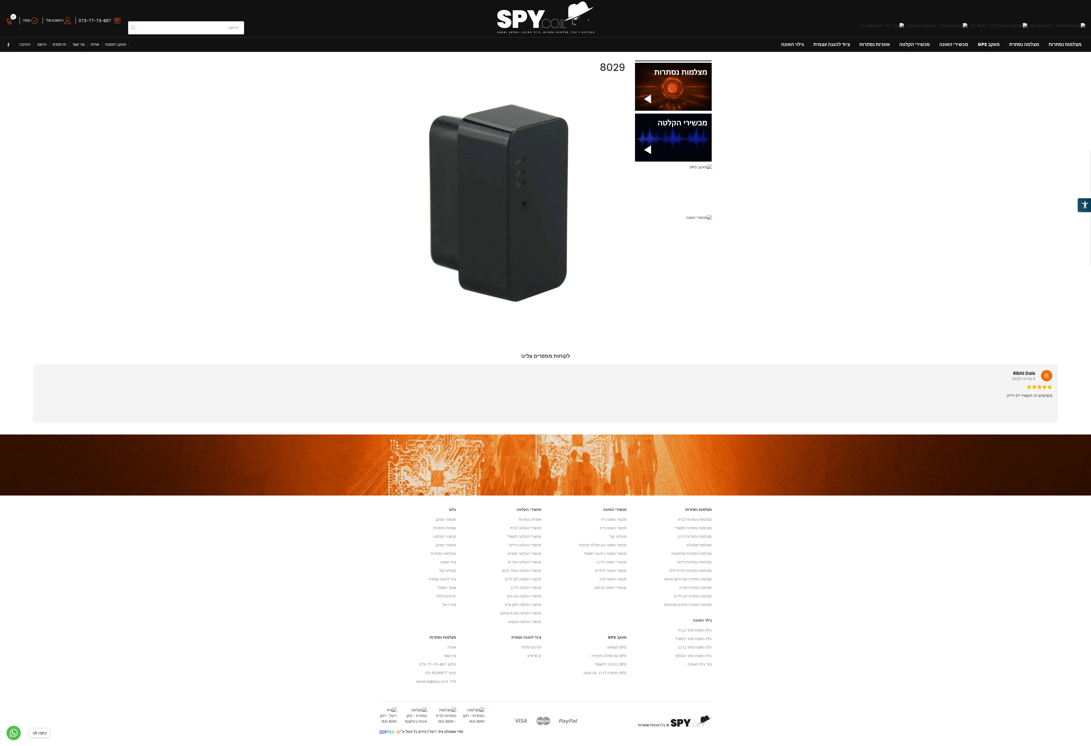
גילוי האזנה (792, 44)
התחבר (24, 44)
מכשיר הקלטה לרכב (525, 587)
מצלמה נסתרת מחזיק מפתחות (688, 604)
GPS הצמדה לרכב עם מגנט (605, 673)
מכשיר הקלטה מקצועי (524, 621)
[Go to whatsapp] (14, 733)
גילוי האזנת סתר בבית (695, 630)
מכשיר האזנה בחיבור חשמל (605, 553)
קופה (27, 20)
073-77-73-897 (95, 21)
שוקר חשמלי (446, 587)
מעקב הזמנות (115, 44)
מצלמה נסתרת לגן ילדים (693, 596)
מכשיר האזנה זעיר (612, 579)
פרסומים (59, 44)
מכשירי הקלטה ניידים (525, 545)
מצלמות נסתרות (1065, 44)
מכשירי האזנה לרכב (611, 562)
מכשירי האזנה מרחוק (610, 587)
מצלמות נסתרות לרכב (694, 536)
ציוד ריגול (449, 604)
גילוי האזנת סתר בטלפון (694, 656)
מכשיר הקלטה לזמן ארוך (522, 604)
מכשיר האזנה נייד (613, 519)
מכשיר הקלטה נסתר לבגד (521, 570)
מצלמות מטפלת (699, 545)
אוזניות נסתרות (874, 44)
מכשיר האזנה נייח (613, 528)
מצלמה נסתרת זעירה (695, 587)
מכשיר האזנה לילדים (610, 570)
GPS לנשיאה (616, 647)
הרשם (41, 44)
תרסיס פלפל (446, 596)
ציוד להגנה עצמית (831, 44)
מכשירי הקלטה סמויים (524, 553)
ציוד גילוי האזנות (700, 664)
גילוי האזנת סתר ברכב (695, 647)
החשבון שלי (55, 20)
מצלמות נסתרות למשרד (693, 528)
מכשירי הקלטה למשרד (524, 536)
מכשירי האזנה (953, 44)
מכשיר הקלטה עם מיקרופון (520, 613)
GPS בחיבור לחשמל (610, 664)
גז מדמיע (534, 656)
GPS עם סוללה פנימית (609, 656)
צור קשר (78, 44)
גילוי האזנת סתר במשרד (693, 638)
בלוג (452, 509)
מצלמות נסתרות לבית (695, 519)
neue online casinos (18, 743)
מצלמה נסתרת (1024, 44)
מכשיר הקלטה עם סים (524, 596)
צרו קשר (450, 656)
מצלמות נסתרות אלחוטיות (691, 553)
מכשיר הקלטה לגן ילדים (523, 579)
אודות (95, 44)
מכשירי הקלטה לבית (525, 528)
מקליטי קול (447, 570)
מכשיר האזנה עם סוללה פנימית (602, 545)
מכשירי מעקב (445, 519)
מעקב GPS (989, 44)
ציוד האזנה (448, 562)
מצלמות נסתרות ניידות (694, 562)
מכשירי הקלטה (914, 44)
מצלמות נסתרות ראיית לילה (690, 570)
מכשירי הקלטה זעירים (524, 562)
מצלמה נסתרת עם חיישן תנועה (688, 579)
